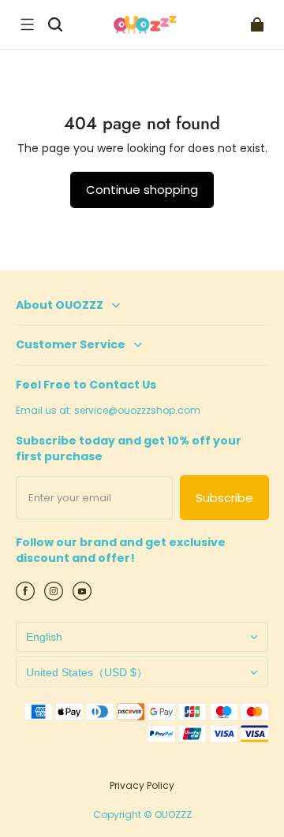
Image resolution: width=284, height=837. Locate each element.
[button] (27, 24)
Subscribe (224, 497)
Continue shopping (142, 189)
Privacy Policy (142, 785)
